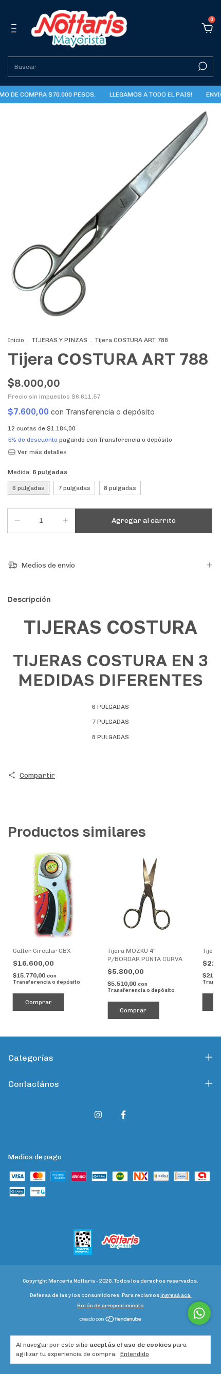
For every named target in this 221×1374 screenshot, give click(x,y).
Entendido (134, 1354)
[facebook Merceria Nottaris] (123, 1115)
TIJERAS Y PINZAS (59, 340)
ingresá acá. (176, 1295)
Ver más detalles (41, 452)
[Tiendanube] (111, 1320)
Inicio (16, 340)
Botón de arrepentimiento (110, 1306)
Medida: (37, 472)
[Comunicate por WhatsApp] (199, 1313)
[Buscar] (202, 66)
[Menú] (16, 29)
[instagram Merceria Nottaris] (98, 1115)
